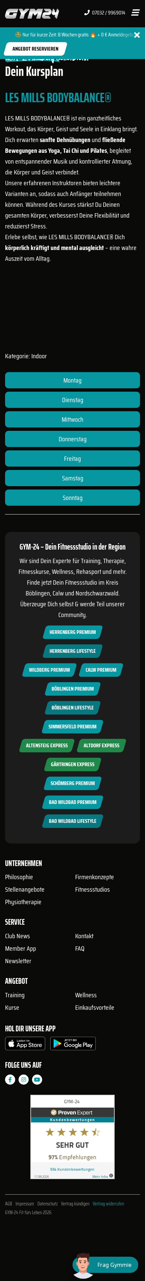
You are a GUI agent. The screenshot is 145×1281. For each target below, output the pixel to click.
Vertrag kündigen (75, 1203)
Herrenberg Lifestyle (73, 651)
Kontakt (84, 935)
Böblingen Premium (73, 689)
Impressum (25, 1203)
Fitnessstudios (92, 889)
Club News (17, 935)
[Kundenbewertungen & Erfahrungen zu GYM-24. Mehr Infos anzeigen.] (72, 1139)
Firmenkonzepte (94, 876)
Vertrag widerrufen (108, 1203)
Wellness (86, 995)
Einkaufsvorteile (94, 1007)
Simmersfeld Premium (72, 726)
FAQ (79, 948)
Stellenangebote (25, 889)
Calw (58, 593)
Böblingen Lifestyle (73, 707)
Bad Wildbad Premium (72, 802)
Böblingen (38, 593)
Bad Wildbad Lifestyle (72, 821)
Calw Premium (101, 670)
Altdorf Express (101, 745)
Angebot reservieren (35, 49)
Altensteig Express (47, 745)
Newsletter (18, 960)
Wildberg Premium (49, 670)
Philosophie (19, 876)
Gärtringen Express (72, 764)
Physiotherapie (23, 901)
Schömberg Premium (73, 783)
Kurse (12, 1007)
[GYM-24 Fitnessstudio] (32, 13)
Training (15, 995)
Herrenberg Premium (73, 632)
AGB (8, 1203)
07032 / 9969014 (108, 13)
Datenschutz (47, 1203)
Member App (20, 948)
